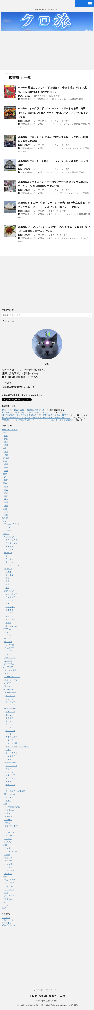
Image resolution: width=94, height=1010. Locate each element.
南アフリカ (9, 664)
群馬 (6, 502)
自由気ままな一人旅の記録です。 (47, 1001)
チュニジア (9, 648)
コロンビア (9, 890)
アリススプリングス (66, 238)
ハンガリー (10, 772)
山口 (6, 436)
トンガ (7, 673)
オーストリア (11, 797)
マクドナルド (78, 148)
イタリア (9, 715)
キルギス (9, 546)
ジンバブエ (9, 645)
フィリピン (10, 607)
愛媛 (6, 467)
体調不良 (76, 124)
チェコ (8, 769)
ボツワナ (8, 654)
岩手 (6, 477)
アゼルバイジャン (12, 524)
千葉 (6, 487)
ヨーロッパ (8, 689)
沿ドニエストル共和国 (15, 791)
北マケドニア (11, 759)
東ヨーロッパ (10, 762)
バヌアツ (8, 683)
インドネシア (11, 594)
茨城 (6, 506)
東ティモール (11, 626)
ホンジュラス (10, 870)
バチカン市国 (11, 743)
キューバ (8, 858)
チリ (6, 893)
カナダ (7, 855)
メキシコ (8, 874)
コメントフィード (10, 923)
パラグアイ (9, 896)
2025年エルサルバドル (46, 99)
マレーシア (10, 616)
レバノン (8, 842)
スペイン (9, 734)
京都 (6, 512)
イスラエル (9, 810)
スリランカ (10, 559)
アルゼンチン (10, 880)
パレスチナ (9, 835)
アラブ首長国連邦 (12, 807)
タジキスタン (11, 549)
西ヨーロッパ (10, 794)
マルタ (8, 750)
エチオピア (9, 635)
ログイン (6, 918)
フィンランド (11, 699)
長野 (6, 455)
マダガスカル (10, 658)
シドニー (61, 214)
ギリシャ (9, 721)
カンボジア (10, 597)
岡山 (6, 439)
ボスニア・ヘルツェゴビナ (17, 746)
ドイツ (8, 801)
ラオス (8, 623)
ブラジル (8, 899)
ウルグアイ (9, 883)
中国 (5, 432)
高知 (6, 471)
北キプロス (10, 756)
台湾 (7, 581)
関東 (5, 483)
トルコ (7, 829)
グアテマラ (9, 861)
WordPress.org (8, 925)
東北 (5, 474)
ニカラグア (9, 867)
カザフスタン (11, 543)
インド (8, 556)
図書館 (75, 99)
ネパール (9, 562)
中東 (5, 804)
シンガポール (11, 600)
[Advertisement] (47, 51)
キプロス (9, 718)
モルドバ (9, 781)
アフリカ (7, 629)
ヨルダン (8, 839)
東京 (6, 493)
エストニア (10, 696)
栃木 (6, 496)
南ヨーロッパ (10, 708)
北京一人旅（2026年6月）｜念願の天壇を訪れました (25, 410)
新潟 (6, 452)
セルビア (9, 740)
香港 (7, 588)
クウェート (9, 823)
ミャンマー (10, 619)
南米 (5, 877)
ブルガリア (10, 775)
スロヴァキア (11, 766)
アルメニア (9, 527)
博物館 (75, 172)
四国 (5, 461)
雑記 (4, 908)
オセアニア (39, 121)
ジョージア (9, 530)
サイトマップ (38, 990)
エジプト (8, 632)
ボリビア (8, 905)
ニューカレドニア (12, 677)
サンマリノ (10, 731)
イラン (7, 813)
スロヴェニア (11, 737)
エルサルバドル (41, 96)
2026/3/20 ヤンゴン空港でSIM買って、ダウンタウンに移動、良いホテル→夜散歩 (37, 420)
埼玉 (6, 490)
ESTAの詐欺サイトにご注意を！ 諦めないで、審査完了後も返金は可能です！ (36, 415)
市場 (81, 99)
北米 (51, 96)
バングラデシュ (12, 565)
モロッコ (8, 661)
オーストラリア (52, 211)
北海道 (6, 458)
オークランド (65, 124)
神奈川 (7, 499)
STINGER (74, 1005)
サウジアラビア (11, 826)
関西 (5, 509)
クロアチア (10, 724)
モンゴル (9, 575)
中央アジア (9, 537)
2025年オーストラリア (46, 214)
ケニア (7, 638)
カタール (8, 820)
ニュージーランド (52, 121)
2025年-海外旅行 (28, 99)
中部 (5, 448)
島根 (6, 442)
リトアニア (10, 705)
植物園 (24, 151)
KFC (61, 193)
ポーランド (10, 778)
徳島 (6, 464)
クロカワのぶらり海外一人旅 (47, 995)
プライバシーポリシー (53, 990)
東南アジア (9, 591)
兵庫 (6, 515)
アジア (6, 534)
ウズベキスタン (12, 540)
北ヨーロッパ (10, 692)
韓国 (7, 584)
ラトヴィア (10, 702)
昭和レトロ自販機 (10, 430)
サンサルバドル (64, 99)
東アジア (8, 569)
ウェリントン (65, 148)
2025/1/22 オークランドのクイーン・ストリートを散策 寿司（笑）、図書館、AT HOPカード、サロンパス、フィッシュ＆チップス (53, 112)
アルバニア (10, 712)
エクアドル (9, 886)
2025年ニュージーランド (47, 124)
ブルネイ (9, 610)
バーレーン (9, 832)
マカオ (8, 572)
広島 (6, 445)
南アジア (8, 553)
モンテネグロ (11, 753)
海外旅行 (57, 96)
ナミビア (8, 651)
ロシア (8, 788)
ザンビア (8, 642)
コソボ (8, 727)
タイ (7, 603)
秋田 (6, 480)
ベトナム (9, 613)
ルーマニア (10, 785)
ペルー (7, 902)
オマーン (8, 816)
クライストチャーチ (73, 193)
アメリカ (8, 848)
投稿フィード (8, 920)
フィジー (8, 686)
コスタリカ (9, 864)
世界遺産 (83, 214)
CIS (4, 521)
